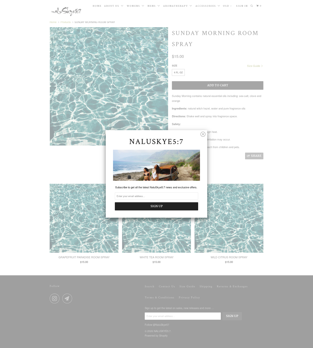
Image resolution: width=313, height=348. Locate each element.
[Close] (203, 133)
